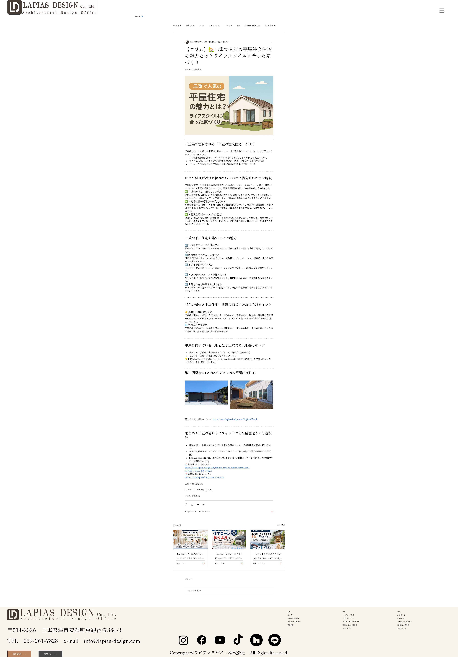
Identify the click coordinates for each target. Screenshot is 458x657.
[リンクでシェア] (203, 504)
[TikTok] (238, 640)
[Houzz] (256, 640)
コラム (201, 25)
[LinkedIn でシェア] (198, 504)
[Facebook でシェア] (186, 504)
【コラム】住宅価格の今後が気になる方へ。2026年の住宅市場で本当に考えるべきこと (267, 557)
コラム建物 (199, 490)
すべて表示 (281, 525)
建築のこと (190, 25)
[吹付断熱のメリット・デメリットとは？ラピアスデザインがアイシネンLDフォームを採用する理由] (190, 539)
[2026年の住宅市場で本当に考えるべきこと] (267, 539)
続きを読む (269, 25)
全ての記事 (177, 25)
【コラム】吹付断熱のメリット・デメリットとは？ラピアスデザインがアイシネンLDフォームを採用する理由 (190, 557)
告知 (238, 25)
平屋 (209, 490)
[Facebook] (201, 640)
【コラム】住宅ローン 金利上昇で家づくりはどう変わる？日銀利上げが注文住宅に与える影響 (229, 557)
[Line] (274, 640)
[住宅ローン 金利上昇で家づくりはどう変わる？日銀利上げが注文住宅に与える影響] (229, 539)
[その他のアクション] (271, 41)
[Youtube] (220, 640)
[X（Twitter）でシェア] (192, 504)
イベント (228, 25)
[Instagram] (183, 640)
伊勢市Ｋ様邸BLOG (252, 25)
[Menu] (442, 10)
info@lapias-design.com (112, 641)
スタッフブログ (215, 25)
